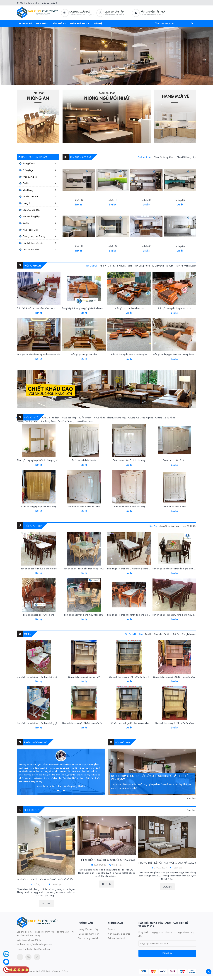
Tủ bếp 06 (180, 199)
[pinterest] (37, 957)
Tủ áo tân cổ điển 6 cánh (174, 460)
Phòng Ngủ (28, 170)
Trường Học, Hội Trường (34, 236)
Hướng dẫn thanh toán (88, 933)
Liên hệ (98, 23)
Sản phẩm (59, 23)
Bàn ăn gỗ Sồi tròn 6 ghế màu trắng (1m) (83, 614)
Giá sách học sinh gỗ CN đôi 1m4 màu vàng (174, 676)
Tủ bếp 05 (180, 246)
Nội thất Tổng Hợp (31, 216)
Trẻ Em (26, 183)
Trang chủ (25, 23)
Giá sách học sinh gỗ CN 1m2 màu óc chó (129, 676)
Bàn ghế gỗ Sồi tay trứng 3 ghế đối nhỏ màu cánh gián (88, 308)
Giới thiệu (42, 23)
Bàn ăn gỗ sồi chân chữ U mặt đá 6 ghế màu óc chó (131, 568)
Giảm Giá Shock (80, 23)
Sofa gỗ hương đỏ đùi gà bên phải (174, 308)
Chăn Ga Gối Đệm (32, 209)
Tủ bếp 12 (78, 199)
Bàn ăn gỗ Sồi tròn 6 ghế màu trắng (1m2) (84, 568)
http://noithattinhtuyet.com (39, 944)
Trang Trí (27, 203)
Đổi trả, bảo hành (116, 938)
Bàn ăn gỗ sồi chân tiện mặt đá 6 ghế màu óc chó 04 (177, 568)
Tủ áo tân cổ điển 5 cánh (84, 460)
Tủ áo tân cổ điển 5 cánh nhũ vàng (129, 460)
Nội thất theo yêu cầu (33, 242)
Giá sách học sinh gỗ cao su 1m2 (84, 676)
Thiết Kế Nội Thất (31, 249)
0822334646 (34, 939)
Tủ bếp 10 (112, 199)
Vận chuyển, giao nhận (119, 933)
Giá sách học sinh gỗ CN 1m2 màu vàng (174, 722)
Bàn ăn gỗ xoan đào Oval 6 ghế (38, 614)
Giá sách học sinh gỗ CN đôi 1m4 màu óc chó (84, 722)
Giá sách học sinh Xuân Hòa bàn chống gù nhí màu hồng (44, 676)
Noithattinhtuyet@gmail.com (37, 948)
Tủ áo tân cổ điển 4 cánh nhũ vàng (129, 506)
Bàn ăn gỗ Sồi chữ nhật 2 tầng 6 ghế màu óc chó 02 (177, 614)
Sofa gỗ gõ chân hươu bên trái (129, 308)
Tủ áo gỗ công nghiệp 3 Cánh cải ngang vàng (39, 460)
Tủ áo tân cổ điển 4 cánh (174, 506)
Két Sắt (26, 223)
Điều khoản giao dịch (88, 938)
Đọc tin (46, 903)
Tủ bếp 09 (112, 246)
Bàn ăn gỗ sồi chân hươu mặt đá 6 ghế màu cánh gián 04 (134, 614)
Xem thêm (191, 798)
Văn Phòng (28, 189)
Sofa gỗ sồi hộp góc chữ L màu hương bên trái (174, 354)
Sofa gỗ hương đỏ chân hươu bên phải (129, 354)
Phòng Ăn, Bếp (30, 176)
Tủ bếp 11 (78, 246)
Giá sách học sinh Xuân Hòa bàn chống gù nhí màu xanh (44, 722)
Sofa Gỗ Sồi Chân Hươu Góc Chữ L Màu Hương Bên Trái (43, 308)
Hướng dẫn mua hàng (88, 929)
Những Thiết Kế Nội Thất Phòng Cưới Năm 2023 (167, 862)
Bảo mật (112, 929)
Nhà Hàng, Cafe (30, 229)
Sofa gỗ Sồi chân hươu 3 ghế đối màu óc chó (38, 354)
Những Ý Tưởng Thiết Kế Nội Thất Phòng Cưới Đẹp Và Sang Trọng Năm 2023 (46, 879)
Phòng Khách (29, 163)
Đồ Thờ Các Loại (30, 196)
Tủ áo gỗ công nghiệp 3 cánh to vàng (38, 506)
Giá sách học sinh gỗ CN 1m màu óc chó (129, 722)
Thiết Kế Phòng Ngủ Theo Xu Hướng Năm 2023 (106, 859)
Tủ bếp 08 (146, 199)
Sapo (66, 971)
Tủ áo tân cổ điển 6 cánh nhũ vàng (84, 506)
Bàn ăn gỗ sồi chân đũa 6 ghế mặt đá (39, 568)
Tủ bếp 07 (146, 246)
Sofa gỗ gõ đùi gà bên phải (83, 354)
